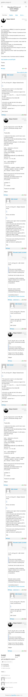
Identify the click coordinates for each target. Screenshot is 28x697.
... (2, 86)
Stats (16, 15)
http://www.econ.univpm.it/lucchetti (16, 296)
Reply (3, 68)
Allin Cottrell (10, 75)
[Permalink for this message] (26, 20)
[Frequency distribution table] (2, 6)
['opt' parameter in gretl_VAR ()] (26, 6)
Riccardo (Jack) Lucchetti (19, 252)
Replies (11, 15)
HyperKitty (13, 695)
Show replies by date (22, 72)
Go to (21, 15)
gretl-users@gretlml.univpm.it (8, 659)
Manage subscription (7, 661)
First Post (4, 15)
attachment (16, 299)
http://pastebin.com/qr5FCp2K (8, 59)
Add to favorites (6, 668)
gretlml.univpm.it (6, 2)
